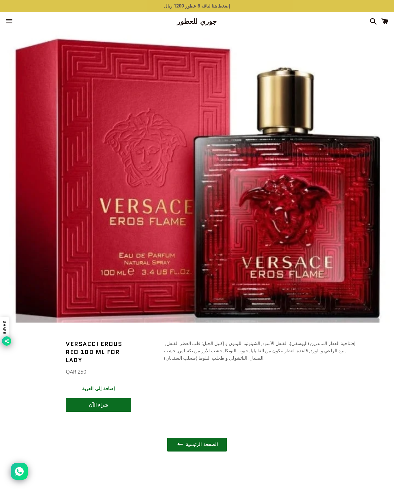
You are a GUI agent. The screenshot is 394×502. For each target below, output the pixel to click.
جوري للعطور (197, 21)
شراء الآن (98, 405)
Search (197, 473)
